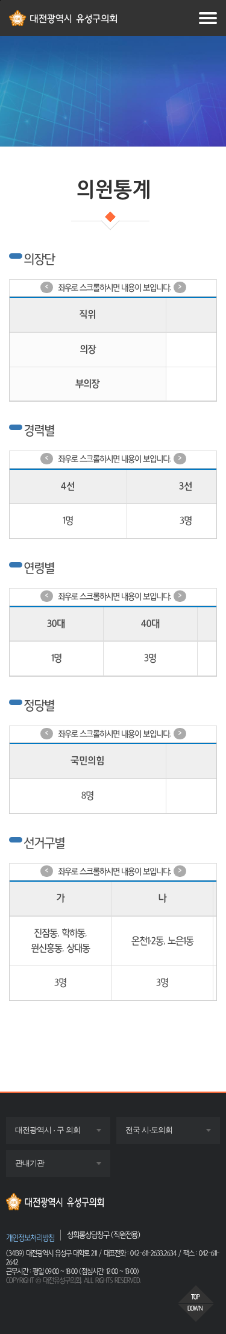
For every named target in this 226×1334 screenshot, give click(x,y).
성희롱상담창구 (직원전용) (103, 1235)
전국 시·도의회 (160, 1134)
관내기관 (41, 1167)
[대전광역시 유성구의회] (113, 1202)
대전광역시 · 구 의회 (59, 1134)
